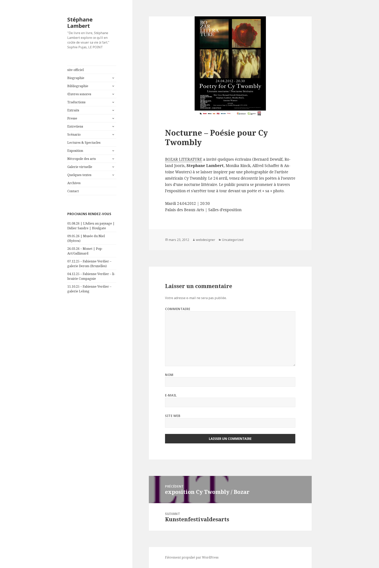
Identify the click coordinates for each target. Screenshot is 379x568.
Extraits (73, 110)
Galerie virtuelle (79, 167)
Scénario (74, 134)
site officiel (75, 70)
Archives (74, 183)
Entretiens (75, 126)
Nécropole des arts (81, 159)
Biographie (75, 78)
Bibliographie (77, 86)
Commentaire (177, 309)
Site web (172, 416)
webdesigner (205, 240)
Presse (72, 118)
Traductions (76, 102)
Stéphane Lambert (80, 22)
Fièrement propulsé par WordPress (192, 557)
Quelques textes (79, 175)
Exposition (75, 150)
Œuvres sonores (79, 94)
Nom (169, 375)
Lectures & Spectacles (83, 142)
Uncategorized (232, 240)
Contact (73, 191)
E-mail (171, 395)
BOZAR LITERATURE (183, 159)
